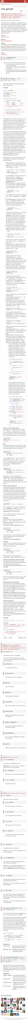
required (4, 649)
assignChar (14, 13)
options (16, 757)
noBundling (5, 647)
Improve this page (23, 6)
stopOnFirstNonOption (14, 649)
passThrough (21, 647)
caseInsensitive (17, 645)
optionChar (16, 18)
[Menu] (25, 1)
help (8, 793)
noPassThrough (13, 647)
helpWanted (10, 757)
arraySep (8, 13)
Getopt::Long (9, 46)
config (19, 13)
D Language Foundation (19, 1018)
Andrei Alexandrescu (6, 40)
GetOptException (17, 16)
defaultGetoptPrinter (19, 15)
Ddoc (13, 1019)
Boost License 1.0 (5, 37)
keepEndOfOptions (15, 646)
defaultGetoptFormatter (7, 15)
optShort (18, 793)
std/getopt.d (4, 54)
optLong (13, 793)
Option (10, 18)
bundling (9, 645)
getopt (10, 16)
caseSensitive (6, 646)
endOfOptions (4, 16)
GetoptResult (4, 18)
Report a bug (15, 6)
